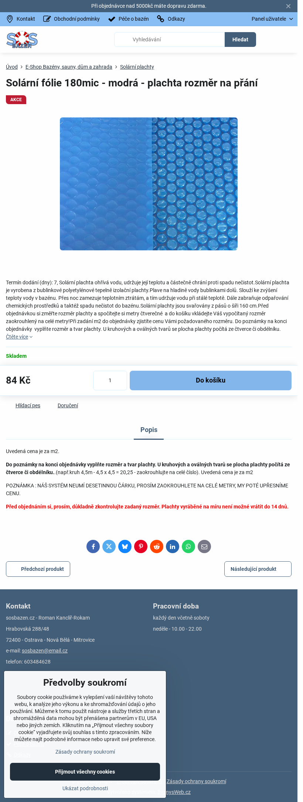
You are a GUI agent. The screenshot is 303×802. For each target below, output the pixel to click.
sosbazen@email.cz (45, 651)
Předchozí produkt (42, 569)
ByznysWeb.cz (174, 792)
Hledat (240, 39)
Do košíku (210, 380)
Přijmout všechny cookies (85, 772)
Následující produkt (253, 569)
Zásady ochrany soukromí (196, 781)
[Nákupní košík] (271, 39)
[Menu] (288, 39)
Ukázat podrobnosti (85, 788)
